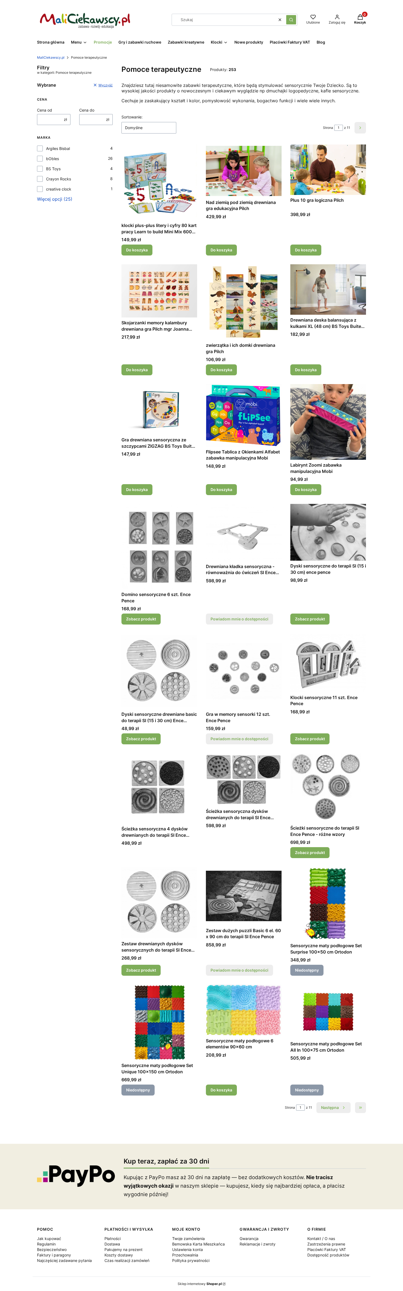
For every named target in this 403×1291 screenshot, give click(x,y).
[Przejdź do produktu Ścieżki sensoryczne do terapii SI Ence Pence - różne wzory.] (328, 788)
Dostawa (112, 1244)
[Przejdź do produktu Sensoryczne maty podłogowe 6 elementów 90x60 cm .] (244, 1009)
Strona (328, 128)
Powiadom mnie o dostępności (239, 619)
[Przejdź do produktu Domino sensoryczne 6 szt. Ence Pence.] (159, 546)
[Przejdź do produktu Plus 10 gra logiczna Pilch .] (328, 169)
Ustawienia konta (187, 1249)
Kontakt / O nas (321, 1238)
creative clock (58, 189)
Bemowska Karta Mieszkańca (198, 1244)
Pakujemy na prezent (123, 1249)
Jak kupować (49, 1238)
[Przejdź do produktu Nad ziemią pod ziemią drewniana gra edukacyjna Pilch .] (244, 170)
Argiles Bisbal (58, 148)
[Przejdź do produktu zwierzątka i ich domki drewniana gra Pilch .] (244, 302)
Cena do (86, 110)
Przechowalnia (185, 1255)
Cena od (44, 110)
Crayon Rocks (58, 179)
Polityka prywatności (190, 1260)
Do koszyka (137, 250)
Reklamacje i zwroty (258, 1244)
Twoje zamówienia (188, 1238)
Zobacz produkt (141, 619)
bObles (52, 158)
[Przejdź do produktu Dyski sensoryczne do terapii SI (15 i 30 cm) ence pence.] (328, 532)
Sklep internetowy (200, 1284)
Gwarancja (249, 1238)
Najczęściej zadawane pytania (64, 1260)
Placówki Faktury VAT (326, 1249)
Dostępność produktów (328, 1255)
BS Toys (53, 168)
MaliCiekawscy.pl (50, 57)
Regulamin (46, 1244)
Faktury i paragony (54, 1255)
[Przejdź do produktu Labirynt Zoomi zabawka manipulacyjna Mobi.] (328, 422)
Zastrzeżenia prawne (326, 1244)
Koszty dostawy (118, 1255)
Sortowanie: (132, 117)
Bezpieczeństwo (52, 1249)
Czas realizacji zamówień (126, 1260)
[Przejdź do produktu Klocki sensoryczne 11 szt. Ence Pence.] (328, 662)
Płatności (112, 1238)
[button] (291, 19)
